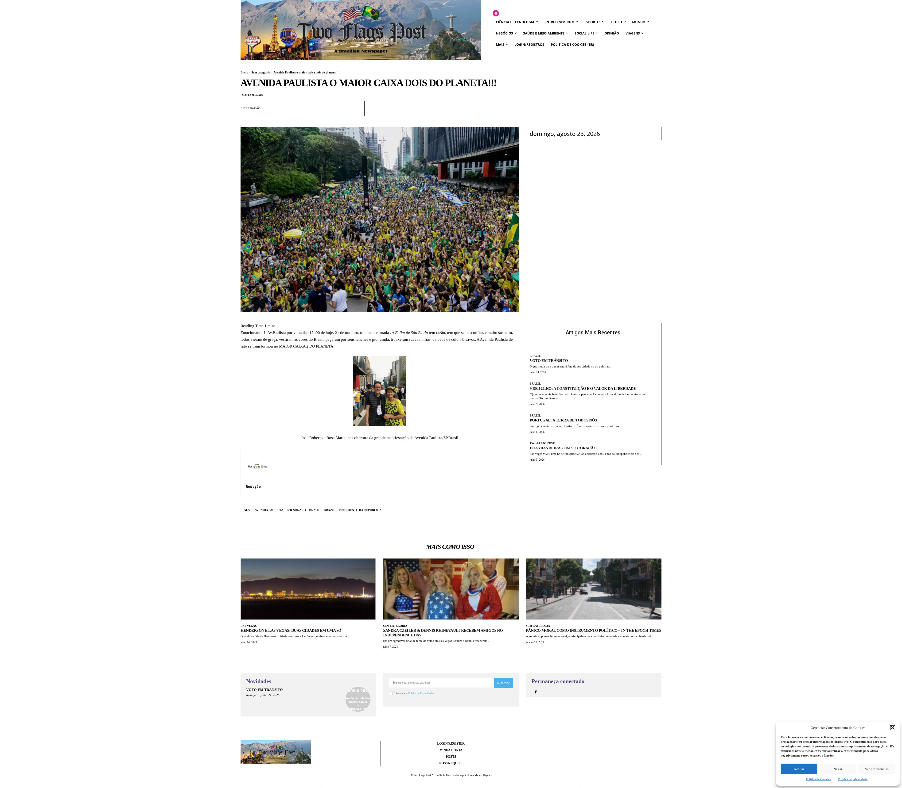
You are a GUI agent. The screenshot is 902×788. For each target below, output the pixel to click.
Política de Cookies (818, 779)
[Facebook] (313, 112)
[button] (892, 727)
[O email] (334, 112)
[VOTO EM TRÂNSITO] (358, 699)
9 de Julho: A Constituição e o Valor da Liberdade (583, 388)
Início (244, 72)
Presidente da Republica (360, 510)
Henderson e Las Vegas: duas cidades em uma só (291, 630)
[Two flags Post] (361, 30)
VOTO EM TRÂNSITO (549, 360)
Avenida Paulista (269, 510)
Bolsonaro (296, 510)
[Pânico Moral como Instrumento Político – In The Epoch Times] (593, 589)
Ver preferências (877, 769)
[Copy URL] (356, 112)
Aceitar (799, 769)
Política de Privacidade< (421, 693)
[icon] (496, 13)
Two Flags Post (542, 443)
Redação (252, 108)
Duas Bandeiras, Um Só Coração (563, 448)
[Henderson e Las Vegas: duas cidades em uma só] (308, 589)
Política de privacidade (852, 779)
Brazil (329, 510)
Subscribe (503, 683)
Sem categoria (260, 72)
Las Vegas (249, 625)
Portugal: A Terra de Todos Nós (563, 420)
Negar (837, 769)
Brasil (314, 510)
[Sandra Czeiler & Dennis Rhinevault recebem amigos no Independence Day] (451, 589)
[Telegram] (345, 112)
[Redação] (257, 466)
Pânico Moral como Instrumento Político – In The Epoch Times (593, 630)
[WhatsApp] (323, 112)
